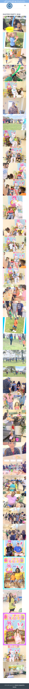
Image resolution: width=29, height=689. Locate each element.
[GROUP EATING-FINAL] (14, 474)
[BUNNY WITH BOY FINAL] (14, 195)
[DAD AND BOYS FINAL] (14, 317)
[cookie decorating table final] (14, 300)
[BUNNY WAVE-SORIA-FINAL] (14, 162)
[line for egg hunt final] (14, 523)
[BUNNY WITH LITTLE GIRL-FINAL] (14, 284)
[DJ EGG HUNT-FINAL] (14, 333)
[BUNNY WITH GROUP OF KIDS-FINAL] (14, 251)
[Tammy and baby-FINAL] (12, 612)
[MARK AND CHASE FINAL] (14, 556)
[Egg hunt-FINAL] (14, 376)
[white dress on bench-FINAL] (14, 645)
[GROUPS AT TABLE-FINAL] (14, 490)
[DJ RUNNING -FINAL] (14, 349)
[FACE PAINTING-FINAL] (14, 392)
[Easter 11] (14, 677)
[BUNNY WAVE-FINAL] (14, 146)
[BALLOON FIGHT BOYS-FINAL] (14, 64)
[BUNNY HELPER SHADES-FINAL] (14, 113)
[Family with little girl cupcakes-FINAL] (14, 409)
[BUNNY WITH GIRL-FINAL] (14, 235)
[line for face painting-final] (14, 540)
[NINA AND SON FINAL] (14, 589)
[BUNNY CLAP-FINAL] (14, 97)
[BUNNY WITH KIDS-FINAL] (14, 268)
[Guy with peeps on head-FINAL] (14, 507)
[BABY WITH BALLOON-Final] (14, 32)
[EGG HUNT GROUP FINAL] (14, 366)
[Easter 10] (14, 661)
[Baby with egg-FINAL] (14, 48)
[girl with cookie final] (14, 458)
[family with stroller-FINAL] (14, 425)
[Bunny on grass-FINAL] (14, 130)
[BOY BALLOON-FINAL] (14, 81)
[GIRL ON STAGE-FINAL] (14, 441)
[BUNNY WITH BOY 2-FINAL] (14, 179)
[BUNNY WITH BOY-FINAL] (12, 219)
